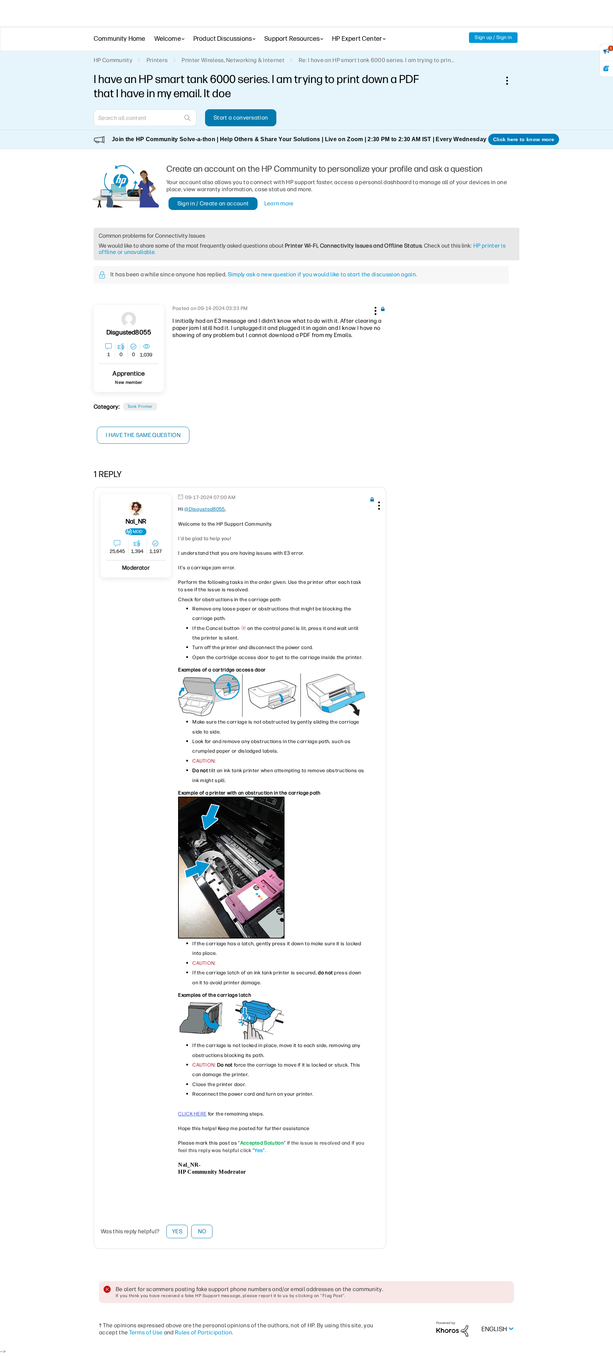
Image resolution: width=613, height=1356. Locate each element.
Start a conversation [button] (241, 117)
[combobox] (145, 117)
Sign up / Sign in (493, 37)
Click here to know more (523, 139)
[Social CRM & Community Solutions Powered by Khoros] (452, 1329)
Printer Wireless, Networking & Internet (233, 60)
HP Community (113, 60)
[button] (374, 309)
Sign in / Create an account (213, 203)
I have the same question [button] (143, 435)
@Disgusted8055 (204, 509)
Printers (157, 60)
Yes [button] (177, 1231)
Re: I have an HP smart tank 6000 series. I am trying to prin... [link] (376, 60)
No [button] (202, 1231)
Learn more (279, 203)
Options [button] (511, 80)
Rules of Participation (203, 1332)
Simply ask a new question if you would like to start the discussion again (322, 274)
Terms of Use (146, 1332)
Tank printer (140, 406)
